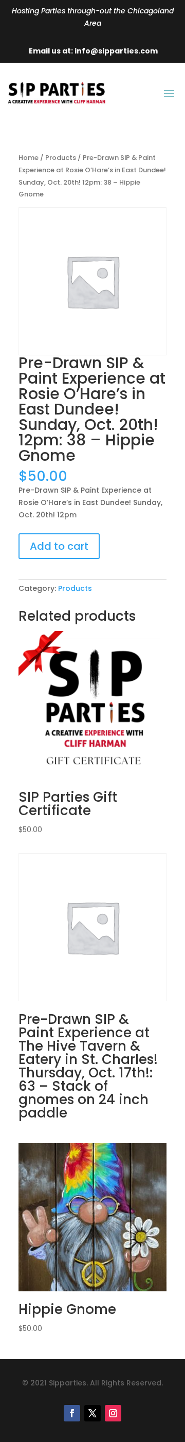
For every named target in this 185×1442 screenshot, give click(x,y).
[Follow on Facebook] (72, 1413)
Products (60, 158)
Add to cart (59, 546)
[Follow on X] (92, 1413)
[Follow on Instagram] (113, 1413)
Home (28, 158)
